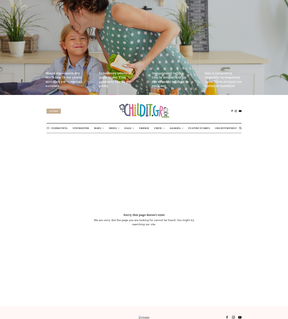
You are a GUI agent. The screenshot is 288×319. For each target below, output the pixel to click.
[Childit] (144, 109)
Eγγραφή (53, 111)
